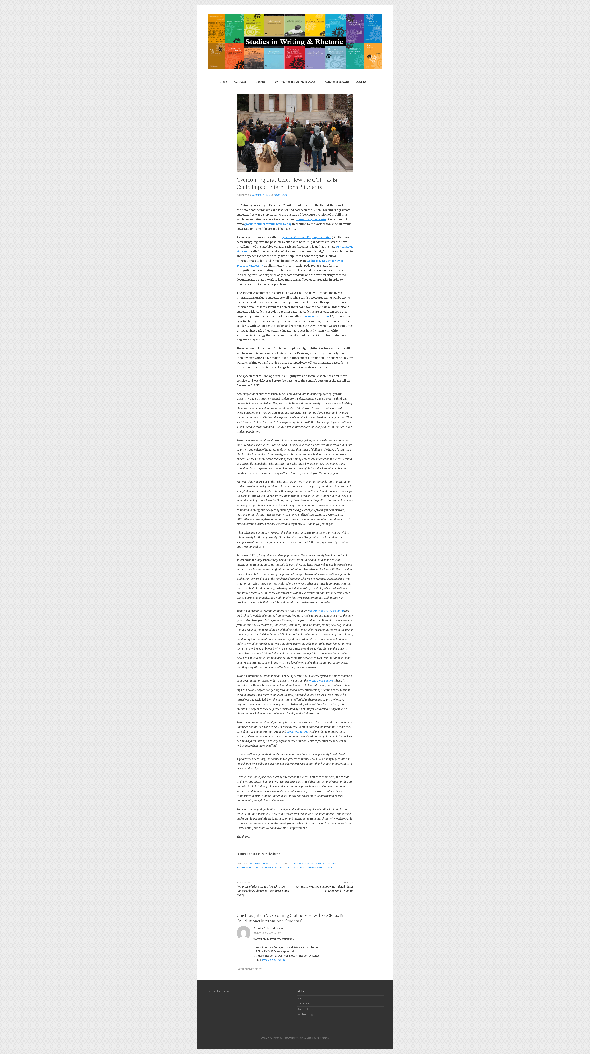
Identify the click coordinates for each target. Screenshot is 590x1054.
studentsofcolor (294, 867)
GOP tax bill (308, 864)
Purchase (361, 81)
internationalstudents (250, 867)
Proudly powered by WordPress (277, 1037)
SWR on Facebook (217, 991)
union (331, 867)
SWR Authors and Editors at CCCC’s (295, 81)
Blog (278, 864)
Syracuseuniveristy (316, 867)
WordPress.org (305, 1014)
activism (296, 864)
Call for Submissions (337, 81)
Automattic (322, 1037)
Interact (260, 81)
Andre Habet (280, 194)
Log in (300, 998)
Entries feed (303, 1003)
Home (224, 81)
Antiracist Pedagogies (262, 864)
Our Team (240, 81)
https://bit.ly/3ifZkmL (273, 959)
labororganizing (273, 867)
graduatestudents (326, 864)
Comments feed (305, 1009)
